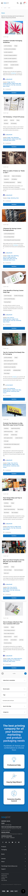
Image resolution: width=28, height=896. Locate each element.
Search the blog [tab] (7, 706)
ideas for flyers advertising (9, 509)
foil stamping (13, 123)
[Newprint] (6, 3)
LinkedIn (9, 842)
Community (18, 85)
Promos (7, 86)
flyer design (6, 512)
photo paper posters (8, 437)
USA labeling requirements (9, 182)
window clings (14, 434)
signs (16, 431)
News (4, 86)
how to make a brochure (9, 633)
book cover (6, 573)
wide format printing (8, 431)
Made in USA (6, 176)
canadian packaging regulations (10, 61)
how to (15, 636)
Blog (5, 7)
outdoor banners (18, 437)
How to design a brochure (9, 630)
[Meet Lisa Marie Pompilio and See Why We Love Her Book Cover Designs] (14, 547)
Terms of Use (4, 875)
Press (12, 137)
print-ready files (7, 370)
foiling (18, 120)
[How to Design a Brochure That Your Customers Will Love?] (14, 609)
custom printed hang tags (9, 298)
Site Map (3, 878)
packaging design (17, 370)
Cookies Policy (4, 877)
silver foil (12, 120)
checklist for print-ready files (9, 367)
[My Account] (21, 3)
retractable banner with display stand (11, 444)
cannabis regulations (8, 52)
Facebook (2, 842)
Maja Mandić (9, 79)
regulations (6, 179)
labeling (19, 182)
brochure (6, 639)
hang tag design (7, 302)
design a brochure (7, 636)
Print (8, 317)
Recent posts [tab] (6, 689)
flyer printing (20, 509)
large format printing (15, 428)
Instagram (15, 842)
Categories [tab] (5, 712)
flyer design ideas (7, 506)
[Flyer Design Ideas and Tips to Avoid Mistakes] (14, 484)
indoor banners (7, 447)
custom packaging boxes (9, 233)
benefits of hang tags (18, 295)
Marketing (16, 137)
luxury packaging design (9, 236)
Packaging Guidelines (8, 68)
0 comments (8, 89)
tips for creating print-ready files (10, 363)
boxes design (6, 373)
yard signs (6, 434)
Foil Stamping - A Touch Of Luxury (13, 117)
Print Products (6, 590)
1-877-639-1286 (8, 824)
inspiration (6, 566)
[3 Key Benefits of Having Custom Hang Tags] (14, 277)
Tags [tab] (4, 694)
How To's (13, 82)
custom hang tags (7, 295)
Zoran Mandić (10, 385)
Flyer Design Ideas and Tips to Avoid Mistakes (12, 498)
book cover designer (18, 570)
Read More (14, 92)
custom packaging (8, 45)
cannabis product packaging (10, 49)
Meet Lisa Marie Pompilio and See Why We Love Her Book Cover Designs (13, 561)
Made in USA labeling (16, 176)
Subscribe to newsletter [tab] (9, 680)
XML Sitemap (4, 880)
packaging (13, 73)
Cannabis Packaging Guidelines (10, 55)
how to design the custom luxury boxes (12, 240)
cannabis (6, 64)
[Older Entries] (25, 673)
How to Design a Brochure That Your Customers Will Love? (12, 622)
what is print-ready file (8, 360)
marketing (6, 428)
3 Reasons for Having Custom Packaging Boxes (12, 229)
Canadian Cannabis (14, 64)
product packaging (8, 357)
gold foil (5, 120)
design (15, 45)
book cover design (8, 570)
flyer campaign (15, 512)
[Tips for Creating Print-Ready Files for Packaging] (14, 339)
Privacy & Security (5, 873)
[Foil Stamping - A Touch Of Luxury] (14, 103)
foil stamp (6, 123)
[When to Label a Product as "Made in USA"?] (14, 157)
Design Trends (15, 83)
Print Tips (13, 85)
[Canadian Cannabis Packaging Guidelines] (14, 27)
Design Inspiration (7, 83)
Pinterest (18, 842)
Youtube (12, 842)
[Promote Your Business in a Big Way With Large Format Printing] (14, 410)
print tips (21, 639)
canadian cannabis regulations (10, 58)
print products (14, 639)
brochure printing (7, 643)
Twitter (6, 842)
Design (8, 82)
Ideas (20, 83)
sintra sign (6, 441)
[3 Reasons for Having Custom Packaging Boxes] (14, 215)
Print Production (6, 85)
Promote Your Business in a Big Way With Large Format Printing (13, 424)
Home (1, 8)
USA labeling (14, 179)
